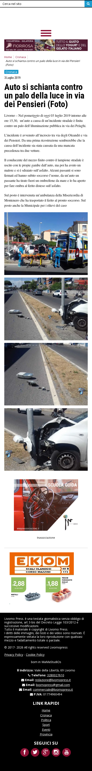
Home (8, 57)
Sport (46, 725)
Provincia (46, 734)
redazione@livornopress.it (53, 680)
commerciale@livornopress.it (53, 689)
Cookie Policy (35, 655)
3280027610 (55, 675)
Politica (46, 720)
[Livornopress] (46, 19)
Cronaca (20, 57)
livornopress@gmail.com (53, 685)
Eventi (46, 730)
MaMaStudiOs (51, 662)
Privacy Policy (13, 655)
